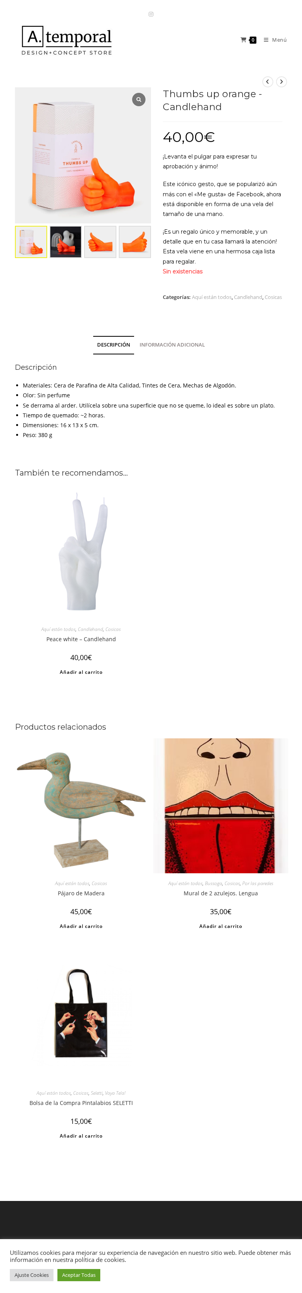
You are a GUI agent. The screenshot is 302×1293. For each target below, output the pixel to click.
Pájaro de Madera (81, 893)
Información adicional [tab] (172, 344)
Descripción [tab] (113, 344)
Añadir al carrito (81, 672)
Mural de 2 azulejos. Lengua (221, 893)
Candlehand (248, 297)
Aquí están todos (212, 297)
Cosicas (273, 297)
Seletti (97, 1093)
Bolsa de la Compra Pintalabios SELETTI (81, 1103)
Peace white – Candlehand (81, 639)
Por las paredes (257, 883)
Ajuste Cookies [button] (32, 1274)
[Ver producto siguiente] (281, 81)
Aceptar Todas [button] (79, 1274)
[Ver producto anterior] (267, 81)
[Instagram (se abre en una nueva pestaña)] (151, 14)
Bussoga (213, 883)
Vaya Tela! (115, 1093)
